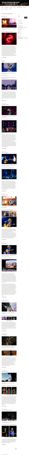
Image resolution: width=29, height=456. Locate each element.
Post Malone (4, 334)
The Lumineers (5, 152)
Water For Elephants (20, 23)
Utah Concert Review (11, 2)
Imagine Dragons (5, 301)
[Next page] (16, 449)
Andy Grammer (20, 33)
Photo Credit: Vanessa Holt (5, 90)
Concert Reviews (6, 7)
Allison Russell (5, 371)
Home (2, 7)
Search (26, 17)
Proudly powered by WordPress (5, 454)
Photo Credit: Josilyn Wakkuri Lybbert (9, 437)
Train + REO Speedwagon (7, 410)
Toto (18, 24)
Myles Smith (19, 29)
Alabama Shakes (5, 104)
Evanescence (4, 17)
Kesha (3, 61)
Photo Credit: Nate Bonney (9, 320)
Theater (14, 7)
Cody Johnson (5, 243)
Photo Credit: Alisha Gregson (5, 179)
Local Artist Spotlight (19, 7)
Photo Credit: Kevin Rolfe (9, 227)
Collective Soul (5, 195)
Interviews (11, 7)
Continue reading (4, 57)
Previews (24, 7)
